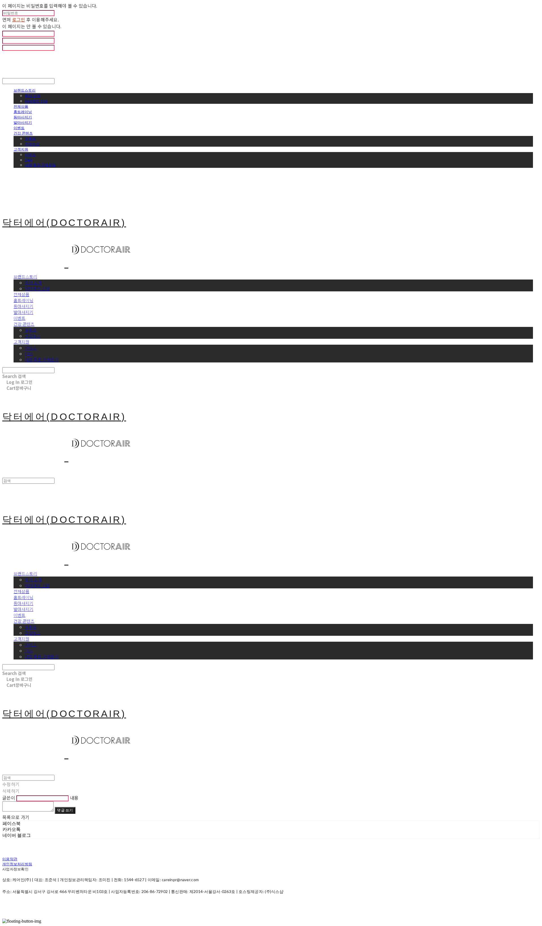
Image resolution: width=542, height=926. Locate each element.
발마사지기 (23, 122)
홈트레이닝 (23, 111)
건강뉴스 (32, 143)
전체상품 (21, 106)
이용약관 (9, 859)
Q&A (28, 159)
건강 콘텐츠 (23, 133)
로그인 (18, 19)
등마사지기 (23, 117)
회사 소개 (32, 95)
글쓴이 (8, 797)
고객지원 (21, 149)
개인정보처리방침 (17, 864)
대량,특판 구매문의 (40, 165)
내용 (74, 797)
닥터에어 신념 (36, 101)
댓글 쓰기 (65, 810)
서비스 (30, 154)
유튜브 (30, 138)
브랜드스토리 (25, 90)
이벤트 (19, 127)
